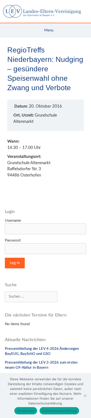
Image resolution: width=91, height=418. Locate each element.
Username (13, 220)
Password (12, 240)
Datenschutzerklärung (59, 411)
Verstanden (26, 411)
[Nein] (85, 395)
